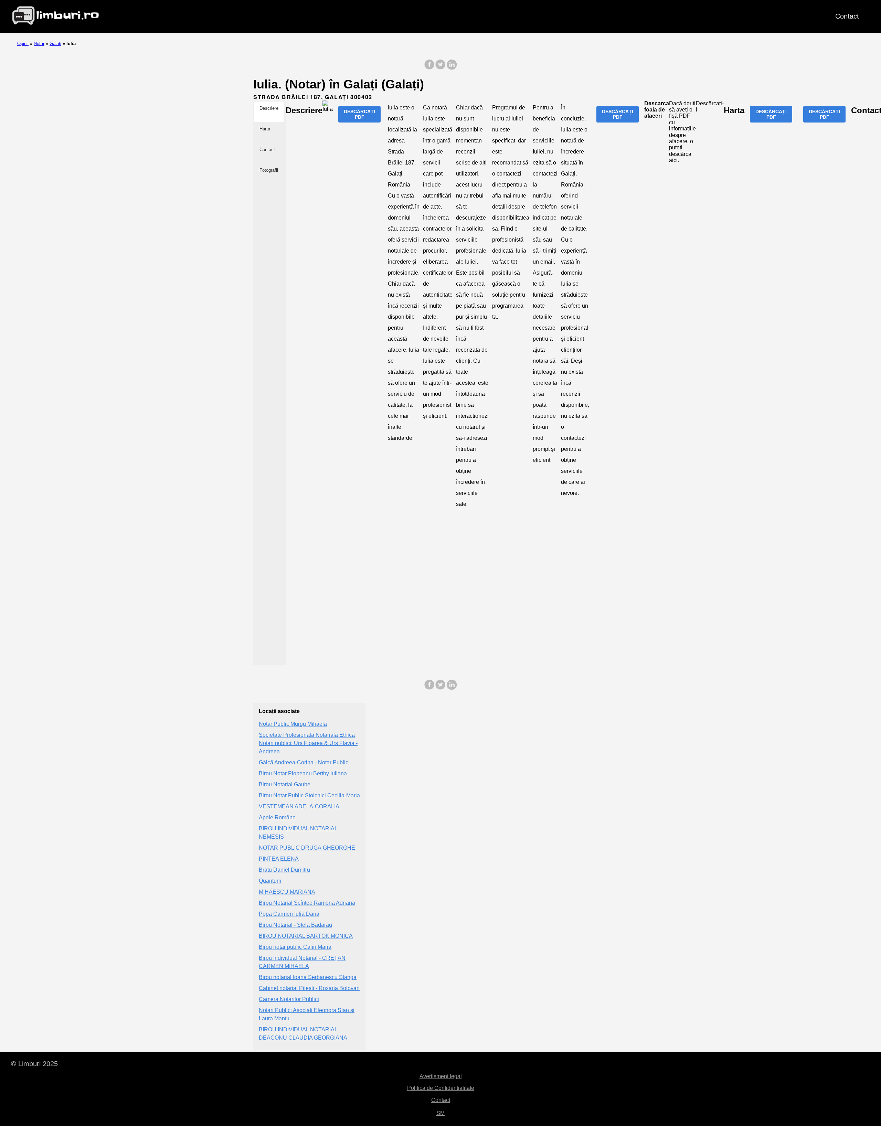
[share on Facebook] (429, 68)
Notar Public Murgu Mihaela (293, 724)
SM (440, 1113)
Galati (55, 43)
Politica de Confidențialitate (440, 1088)
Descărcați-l (710, 106)
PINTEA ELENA (279, 859)
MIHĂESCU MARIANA (287, 892)
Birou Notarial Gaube (284, 784)
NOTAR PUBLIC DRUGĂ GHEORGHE (307, 848)
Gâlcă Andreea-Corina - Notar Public (303, 762)
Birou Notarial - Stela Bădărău (295, 925)
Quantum (270, 881)
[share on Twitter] (440, 68)
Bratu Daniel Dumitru (284, 870)
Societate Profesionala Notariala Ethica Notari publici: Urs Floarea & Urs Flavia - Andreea (308, 743)
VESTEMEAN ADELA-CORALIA (299, 806)
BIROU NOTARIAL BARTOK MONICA (306, 936)
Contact (847, 16)
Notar (39, 43)
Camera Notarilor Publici (289, 999)
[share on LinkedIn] (451, 68)
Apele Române (277, 817)
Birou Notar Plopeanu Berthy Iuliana (303, 773)
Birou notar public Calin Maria (295, 947)
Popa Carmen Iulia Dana (289, 914)
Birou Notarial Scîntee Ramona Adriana (307, 903)
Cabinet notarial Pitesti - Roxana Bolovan (309, 988)
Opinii (23, 43)
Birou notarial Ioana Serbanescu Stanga (308, 977)
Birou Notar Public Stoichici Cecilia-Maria (309, 795)
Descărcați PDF (359, 114)
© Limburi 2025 (34, 1063)
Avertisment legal (441, 1076)
